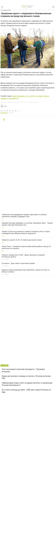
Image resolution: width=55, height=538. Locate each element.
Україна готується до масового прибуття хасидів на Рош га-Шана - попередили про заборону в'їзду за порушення (26, 232)
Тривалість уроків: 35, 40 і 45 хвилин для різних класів (22, 240)
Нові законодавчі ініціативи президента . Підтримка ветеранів (23, 370)
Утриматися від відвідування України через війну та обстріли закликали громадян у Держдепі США (24, 216)
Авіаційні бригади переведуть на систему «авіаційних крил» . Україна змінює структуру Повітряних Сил (27, 224)
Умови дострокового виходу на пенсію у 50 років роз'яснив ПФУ (26, 377)
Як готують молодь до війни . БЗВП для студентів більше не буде (26, 391)
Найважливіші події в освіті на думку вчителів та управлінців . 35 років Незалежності (27, 384)
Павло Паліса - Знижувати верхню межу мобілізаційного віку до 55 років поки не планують (26, 247)
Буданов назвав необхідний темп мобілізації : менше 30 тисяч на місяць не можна (25, 271)
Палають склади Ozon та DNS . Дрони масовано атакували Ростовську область (23, 256)
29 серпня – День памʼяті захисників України (18, 263)
